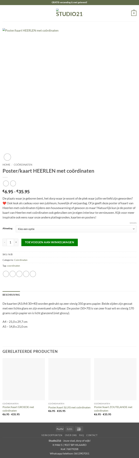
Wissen (133, 223)
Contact (92, 435)
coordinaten (13, 265)
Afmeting (7, 228)
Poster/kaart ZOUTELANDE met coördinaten (113, 408)
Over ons (71, 435)
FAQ (81, 435)
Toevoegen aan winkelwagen (49, 242)
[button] (5, 13)
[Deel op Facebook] (12, 274)
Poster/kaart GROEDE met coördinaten (18, 408)
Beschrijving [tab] (11, 294)
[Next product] (6, 183)
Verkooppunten (51, 435)
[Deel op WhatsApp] (6, 274)
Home (6, 164)
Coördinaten (23, 164)
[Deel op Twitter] (19, 274)
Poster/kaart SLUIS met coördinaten (69, 407)
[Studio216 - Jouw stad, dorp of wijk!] (69, 13)
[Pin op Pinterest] (33, 274)
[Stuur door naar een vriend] (26, 274)
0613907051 (81, 453)
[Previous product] (13, 183)
